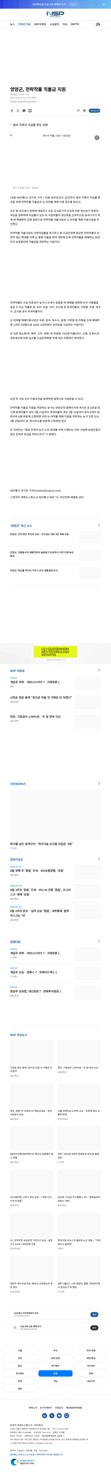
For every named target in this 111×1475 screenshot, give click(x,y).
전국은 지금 (24, 24)
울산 (20, 1365)
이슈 (65, 24)
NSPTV (75, 24)
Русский (43, 1450)
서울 (20, 1350)
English (21, 1450)
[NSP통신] (55, 14)
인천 (20, 1358)
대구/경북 (91, 1350)
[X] (18, 110)
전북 (20, 1381)
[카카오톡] (24, 110)
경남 (55, 1381)
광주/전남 (55, 1358)
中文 (36, 1450)
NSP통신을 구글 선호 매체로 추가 (49, 4)
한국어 (13, 1450)
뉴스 (12, 24)
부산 (55, 1350)
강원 (55, 1373)
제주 (20, 1388)
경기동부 (55, 1365)
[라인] (30, 110)
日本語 (29, 1450)
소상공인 (54, 24)
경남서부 (91, 1381)
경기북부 (20, 1373)
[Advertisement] (55, 58)
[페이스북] (12, 110)
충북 (91, 1373)
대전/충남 (91, 1358)
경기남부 (91, 1365)
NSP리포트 (40, 24)
